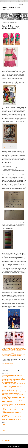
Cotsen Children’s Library (11, 7)
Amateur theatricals (15, 351)
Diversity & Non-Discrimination (14, 446)
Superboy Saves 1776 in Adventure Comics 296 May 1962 (13, 385)
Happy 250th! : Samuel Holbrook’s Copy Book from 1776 (13, 383)
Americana (8, 349)
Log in (3, 430)
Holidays (11, 350)
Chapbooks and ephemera (16, 349)
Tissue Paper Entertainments (15, 355)
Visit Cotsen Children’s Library (7, 363)
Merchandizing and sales (17, 350)
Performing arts (5, 351)
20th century (13, 348)
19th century (8, 348)
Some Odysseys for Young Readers (9, 382)
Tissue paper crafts (5, 355)
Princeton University (22, 437)
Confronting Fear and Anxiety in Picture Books (11, 412)
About (3, 424)
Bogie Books (21, 351)
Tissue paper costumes (20, 354)
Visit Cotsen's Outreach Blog (7, 365)
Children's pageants (6, 353)
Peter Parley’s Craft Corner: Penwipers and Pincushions (13, 402)
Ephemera (7, 350)
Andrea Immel (16, 30)
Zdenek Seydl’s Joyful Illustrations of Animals (11, 380)
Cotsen (4, 147)
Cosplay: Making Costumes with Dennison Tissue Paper (11, 27)
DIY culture (14, 354)
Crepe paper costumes (14, 353)
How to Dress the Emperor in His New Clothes (11, 419)
